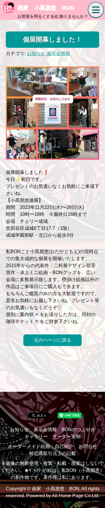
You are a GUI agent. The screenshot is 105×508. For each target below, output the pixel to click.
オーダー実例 (66, 436)
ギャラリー (36, 436)
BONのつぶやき (78, 429)
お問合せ (87, 446)
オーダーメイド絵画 (29, 446)
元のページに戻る (52, 340)
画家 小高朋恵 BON (46, 8)
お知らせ (36, 53)
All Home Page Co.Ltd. (75, 495)
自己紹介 (64, 446)
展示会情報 (58, 53)
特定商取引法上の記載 (52, 453)
